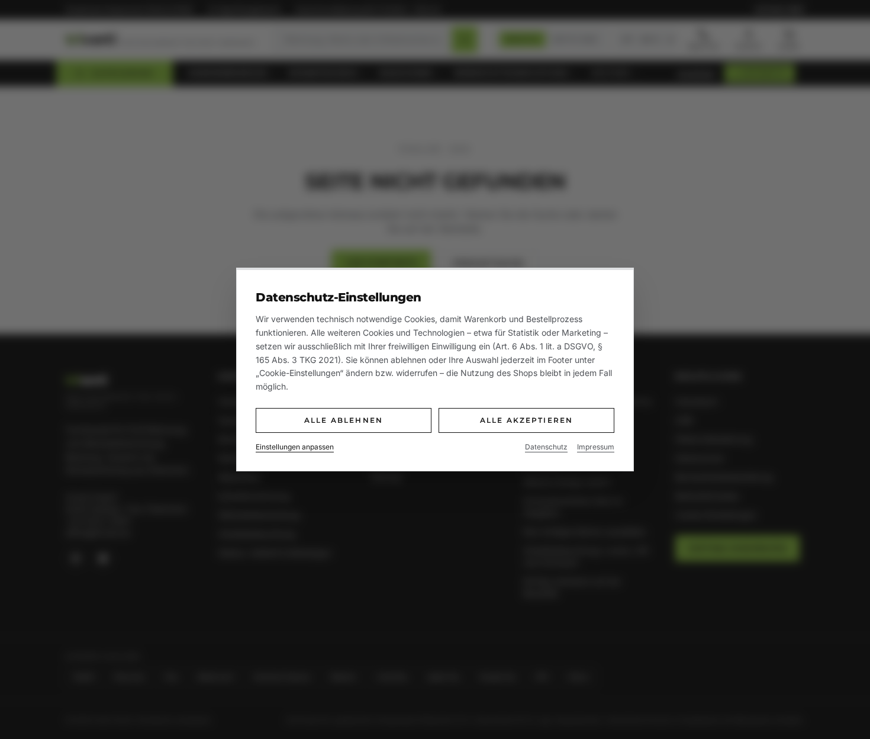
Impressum (595, 446)
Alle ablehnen (343, 420)
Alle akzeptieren (526, 420)
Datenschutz (546, 446)
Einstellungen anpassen (295, 446)
